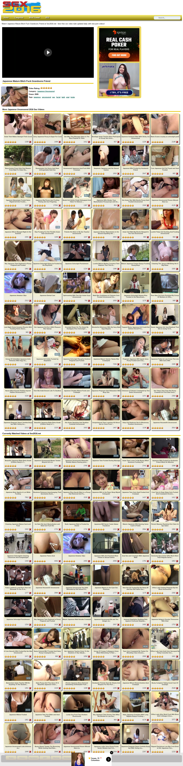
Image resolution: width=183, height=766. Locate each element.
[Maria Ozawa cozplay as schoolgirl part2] (165, 114)
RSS (47, 18)
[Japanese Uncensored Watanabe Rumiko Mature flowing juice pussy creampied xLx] (77, 438)
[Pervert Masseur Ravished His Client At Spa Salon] (165, 502)
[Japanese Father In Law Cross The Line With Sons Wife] (165, 337)
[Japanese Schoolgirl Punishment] (77, 241)
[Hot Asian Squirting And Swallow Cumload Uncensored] (77, 400)
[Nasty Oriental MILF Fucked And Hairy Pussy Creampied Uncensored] (47, 629)
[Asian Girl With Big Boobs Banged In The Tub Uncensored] (135, 210)
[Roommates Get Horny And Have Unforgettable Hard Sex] (47, 146)
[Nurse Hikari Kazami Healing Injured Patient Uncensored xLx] (18, 368)
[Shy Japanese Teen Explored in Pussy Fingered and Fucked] (18, 241)
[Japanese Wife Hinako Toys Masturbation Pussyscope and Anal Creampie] (106, 178)
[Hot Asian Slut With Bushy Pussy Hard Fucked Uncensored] (135, 178)
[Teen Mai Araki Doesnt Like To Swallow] (47, 368)
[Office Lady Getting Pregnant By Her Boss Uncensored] (165, 565)
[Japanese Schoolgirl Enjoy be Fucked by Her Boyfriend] (47, 241)
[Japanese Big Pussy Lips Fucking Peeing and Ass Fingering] (47, 178)
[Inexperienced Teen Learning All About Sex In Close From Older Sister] (106, 400)
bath (63, 97)
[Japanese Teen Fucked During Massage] (106, 438)
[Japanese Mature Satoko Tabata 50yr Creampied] (106, 337)
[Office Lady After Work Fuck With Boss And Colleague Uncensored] (165, 692)
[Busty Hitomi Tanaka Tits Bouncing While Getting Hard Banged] (47, 724)
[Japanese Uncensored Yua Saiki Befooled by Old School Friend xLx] (77, 565)
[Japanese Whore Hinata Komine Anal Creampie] (135, 661)
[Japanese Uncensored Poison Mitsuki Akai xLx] (165, 178)
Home (6, 18)
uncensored (46, 97)
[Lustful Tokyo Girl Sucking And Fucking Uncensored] (165, 210)
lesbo (73, 97)
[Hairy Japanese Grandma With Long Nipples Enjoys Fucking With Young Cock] (135, 692)
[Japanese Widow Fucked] (18, 692)
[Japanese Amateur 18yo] (18, 273)
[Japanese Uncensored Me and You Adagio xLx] (106, 597)
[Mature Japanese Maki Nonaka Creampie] (77, 597)
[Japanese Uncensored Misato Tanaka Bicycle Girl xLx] (47, 438)
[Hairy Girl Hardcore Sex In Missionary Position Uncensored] (135, 400)
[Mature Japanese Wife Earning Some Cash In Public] (135, 502)
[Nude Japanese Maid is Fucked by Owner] (77, 502)
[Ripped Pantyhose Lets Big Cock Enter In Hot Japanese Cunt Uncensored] (165, 724)
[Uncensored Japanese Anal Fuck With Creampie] (77, 146)
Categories (18, 18)
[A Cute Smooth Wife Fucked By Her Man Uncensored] (18, 629)
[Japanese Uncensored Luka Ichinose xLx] (18, 724)
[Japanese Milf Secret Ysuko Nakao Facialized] (106, 502)
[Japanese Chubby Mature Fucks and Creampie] (77, 368)
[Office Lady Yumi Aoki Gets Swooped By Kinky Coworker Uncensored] (165, 629)
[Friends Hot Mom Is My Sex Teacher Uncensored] (77, 210)
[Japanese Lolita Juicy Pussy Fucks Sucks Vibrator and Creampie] (106, 724)
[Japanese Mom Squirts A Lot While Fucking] (18, 470)
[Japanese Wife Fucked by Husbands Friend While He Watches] (165, 438)
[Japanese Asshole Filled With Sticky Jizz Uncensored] (135, 114)
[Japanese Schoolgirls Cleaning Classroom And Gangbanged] (18, 534)
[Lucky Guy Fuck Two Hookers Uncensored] (77, 692)
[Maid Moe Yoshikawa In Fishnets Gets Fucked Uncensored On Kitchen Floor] (106, 273)
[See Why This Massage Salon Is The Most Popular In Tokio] (77, 114)
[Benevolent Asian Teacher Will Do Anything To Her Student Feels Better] (18, 661)
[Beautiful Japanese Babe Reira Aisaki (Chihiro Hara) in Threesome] (47, 400)
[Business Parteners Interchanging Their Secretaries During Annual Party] (47, 470)
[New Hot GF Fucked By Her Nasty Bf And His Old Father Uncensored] (135, 565)
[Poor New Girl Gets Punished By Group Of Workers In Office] (165, 273)
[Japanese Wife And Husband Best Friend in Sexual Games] (106, 534)
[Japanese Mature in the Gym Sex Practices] (106, 565)
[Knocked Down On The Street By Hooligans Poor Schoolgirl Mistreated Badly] (77, 305)
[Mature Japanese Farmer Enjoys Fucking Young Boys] (135, 241)
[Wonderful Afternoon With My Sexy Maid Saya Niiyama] (106, 305)
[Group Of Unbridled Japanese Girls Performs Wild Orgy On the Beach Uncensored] (18, 337)
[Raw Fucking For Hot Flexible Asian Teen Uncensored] (47, 210)
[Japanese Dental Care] (47, 273)
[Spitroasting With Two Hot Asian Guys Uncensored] (77, 273)
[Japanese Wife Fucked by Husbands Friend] (135, 146)
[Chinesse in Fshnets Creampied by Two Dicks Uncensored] (135, 368)
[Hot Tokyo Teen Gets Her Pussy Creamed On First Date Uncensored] (165, 368)
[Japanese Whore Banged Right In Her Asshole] (18, 210)
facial (58, 97)
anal (67, 97)
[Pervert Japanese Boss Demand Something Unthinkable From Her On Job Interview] (77, 661)
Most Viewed (34, 18)
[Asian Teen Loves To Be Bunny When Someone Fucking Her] (135, 438)
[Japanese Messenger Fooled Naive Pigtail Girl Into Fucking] (18, 178)
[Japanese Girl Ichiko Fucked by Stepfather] (47, 337)
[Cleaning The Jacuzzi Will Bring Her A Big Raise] (165, 241)
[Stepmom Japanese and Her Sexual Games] (106, 146)
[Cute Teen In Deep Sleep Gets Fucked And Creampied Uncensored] (165, 470)
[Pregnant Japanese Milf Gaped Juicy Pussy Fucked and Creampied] (135, 337)
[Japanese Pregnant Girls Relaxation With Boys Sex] (106, 368)
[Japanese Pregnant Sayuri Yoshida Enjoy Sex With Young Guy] (18, 400)
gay (53, 97)
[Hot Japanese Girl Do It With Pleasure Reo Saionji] (47, 305)
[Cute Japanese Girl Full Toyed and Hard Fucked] (165, 146)
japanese (37, 97)
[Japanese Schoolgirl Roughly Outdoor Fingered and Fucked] (77, 337)
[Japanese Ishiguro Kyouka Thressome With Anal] (165, 597)
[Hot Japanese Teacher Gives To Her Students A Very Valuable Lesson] (77, 629)
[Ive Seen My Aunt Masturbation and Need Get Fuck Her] (47, 502)
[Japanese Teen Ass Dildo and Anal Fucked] (47, 692)
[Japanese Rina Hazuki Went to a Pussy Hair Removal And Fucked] (77, 470)
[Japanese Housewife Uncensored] (165, 400)
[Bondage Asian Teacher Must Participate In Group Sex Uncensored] (106, 114)
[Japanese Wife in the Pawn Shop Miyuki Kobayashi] (106, 470)
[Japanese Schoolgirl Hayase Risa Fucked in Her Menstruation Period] (135, 273)
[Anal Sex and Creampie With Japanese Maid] (135, 534)
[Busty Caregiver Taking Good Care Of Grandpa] (165, 661)
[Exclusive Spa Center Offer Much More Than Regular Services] (165, 534)
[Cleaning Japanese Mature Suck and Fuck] (18, 502)
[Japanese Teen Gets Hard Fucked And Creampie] (135, 470)
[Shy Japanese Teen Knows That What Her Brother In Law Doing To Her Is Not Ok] (106, 692)
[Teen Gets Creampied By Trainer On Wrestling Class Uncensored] (135, 629)
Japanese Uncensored (46, 91)
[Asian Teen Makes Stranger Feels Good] (18, 114)
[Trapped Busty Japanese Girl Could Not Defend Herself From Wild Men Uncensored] (135, 305)
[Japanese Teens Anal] (47, 534)
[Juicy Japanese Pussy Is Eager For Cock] (47, 114)
